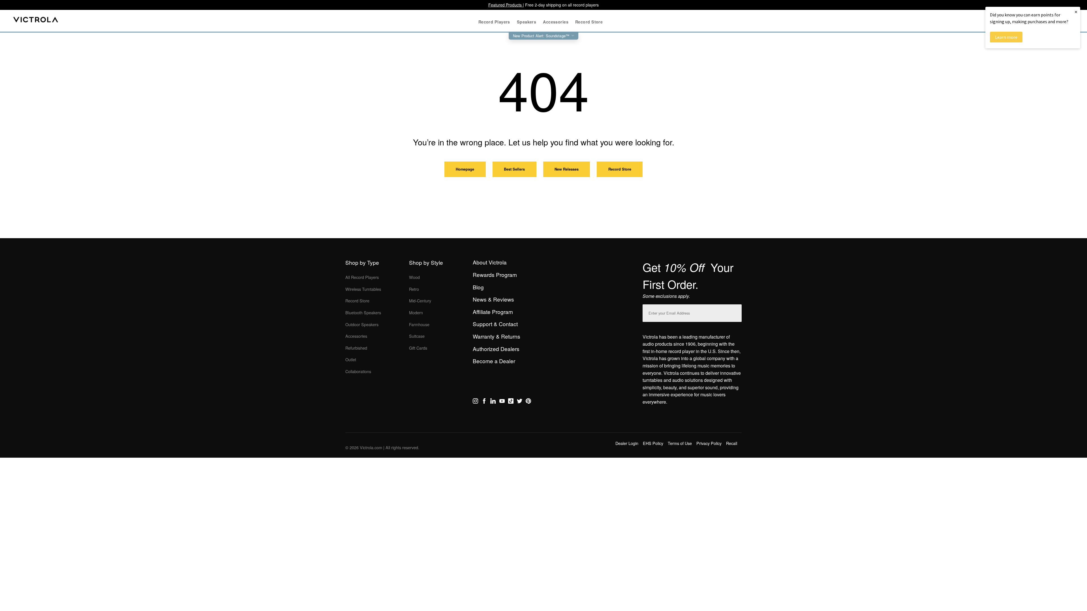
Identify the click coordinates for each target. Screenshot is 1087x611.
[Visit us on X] (519, 402)
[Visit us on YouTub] (502, 402)
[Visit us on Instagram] (475, 402)
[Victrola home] (36, 21)
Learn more (1006, 37)
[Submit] (736, 311)
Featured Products (505, 5)
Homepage (465, 169)
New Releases (567, 169)
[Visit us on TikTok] (510, 402)
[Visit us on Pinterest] (528, 402)
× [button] (1076, 11)
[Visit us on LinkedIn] (493, 402)
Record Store (619, 169)
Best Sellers (514, 169)
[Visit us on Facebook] (484, 402)
